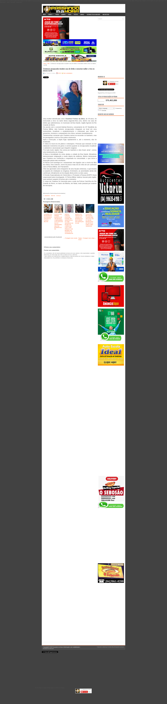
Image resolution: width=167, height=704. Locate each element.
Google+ (58, 195)
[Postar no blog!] (49, 199)
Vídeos (69, 14)
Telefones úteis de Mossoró (93, 14)
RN (48, 63)
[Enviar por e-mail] (47, 199)
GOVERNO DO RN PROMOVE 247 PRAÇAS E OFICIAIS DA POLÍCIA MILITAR (48, 218)
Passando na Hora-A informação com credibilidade (66, 647)
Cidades (50, 14)
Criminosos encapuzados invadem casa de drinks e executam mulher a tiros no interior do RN (68, 70)
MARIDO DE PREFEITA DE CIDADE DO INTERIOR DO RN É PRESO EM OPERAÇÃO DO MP (79, 219)
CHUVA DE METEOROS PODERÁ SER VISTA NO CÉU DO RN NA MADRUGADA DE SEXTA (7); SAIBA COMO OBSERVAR (90, 220)
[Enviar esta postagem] (44, 198)
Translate (103, 110)
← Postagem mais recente (70, 238)
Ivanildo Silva (111, 646)
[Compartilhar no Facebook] (52, 199)
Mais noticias (106, 14)
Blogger (52, 648)
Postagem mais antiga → (89, 238)
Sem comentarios (67, 73)
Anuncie (82, 14)
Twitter (53, 195)
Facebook (47, 195)
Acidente (63, 14)
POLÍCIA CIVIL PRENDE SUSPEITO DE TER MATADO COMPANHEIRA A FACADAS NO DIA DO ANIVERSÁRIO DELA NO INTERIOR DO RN (58, 222)
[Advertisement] (111, 48)
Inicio (44, 14)
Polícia (57, 14)
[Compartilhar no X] (50, 199)
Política (76, 14)
